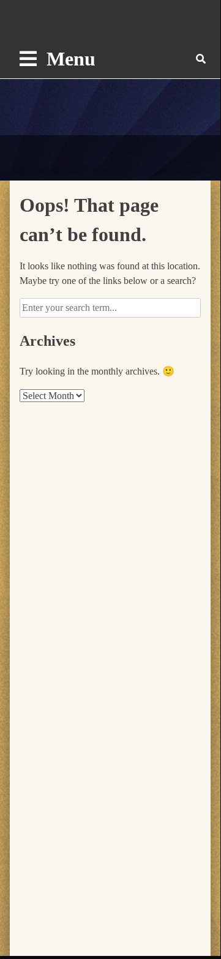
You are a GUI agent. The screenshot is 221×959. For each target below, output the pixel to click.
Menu (71, 59)
